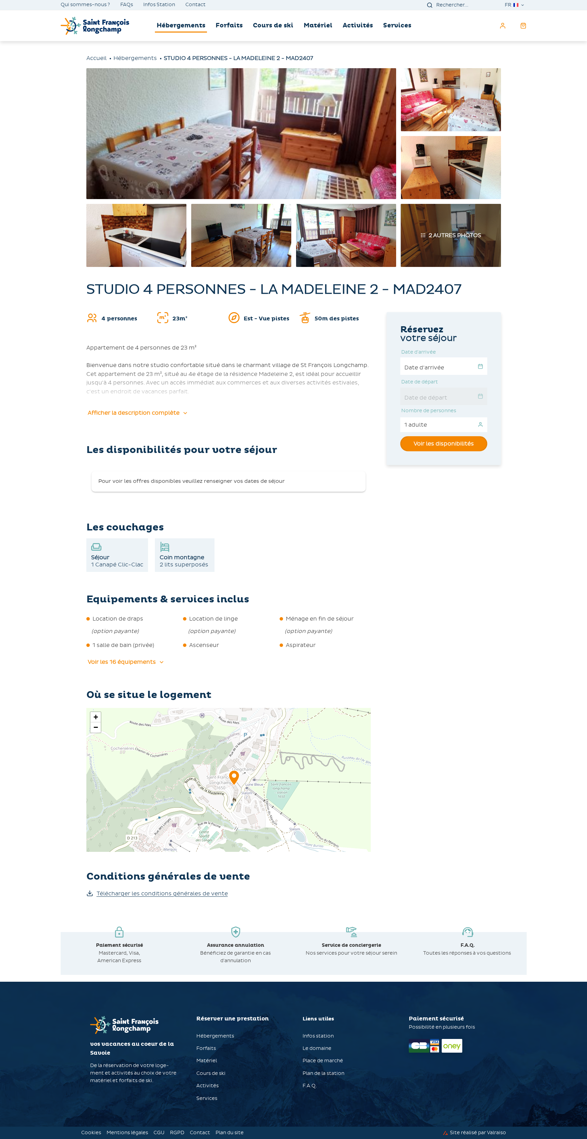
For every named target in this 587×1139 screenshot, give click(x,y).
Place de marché (323, 1061)
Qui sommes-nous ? (85, 5)
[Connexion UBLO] (7, 1134)
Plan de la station (323, 1073)
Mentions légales (127, 1133)
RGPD (177, 1133)
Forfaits (229, 25)
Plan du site (230, 1133)
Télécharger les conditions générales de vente (162, 893)
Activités (358, 25)
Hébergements (181, 25)
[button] (234, 785)
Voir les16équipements (122, 662)
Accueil (96, 58)
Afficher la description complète (134, 412)
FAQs (126, 5)
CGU (159, 1133)
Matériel (318, 25)
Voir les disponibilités (444, 443)
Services (397, 25)
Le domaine (317, 1048)
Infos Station (159, 5)
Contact (195, 5)
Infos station (318, 1036)
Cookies (91, 1133)
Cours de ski (273, 25)
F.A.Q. (310, 1086)
